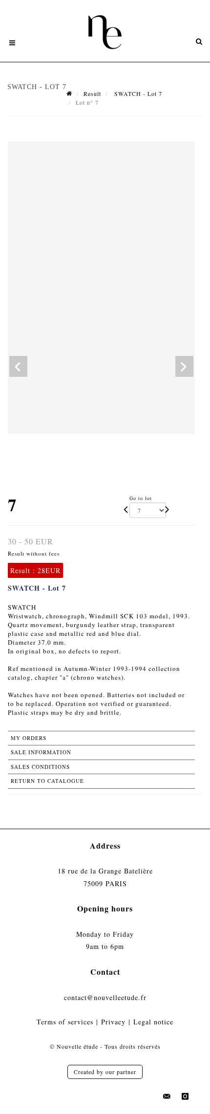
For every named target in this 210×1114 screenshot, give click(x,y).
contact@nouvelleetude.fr (105, 997)
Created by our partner (105, 1072)
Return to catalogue (47, 780)
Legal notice (153, 1021)
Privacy (113, 1021)
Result (92, 93)
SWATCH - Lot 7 (137, 93)
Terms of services (65, 1021)
